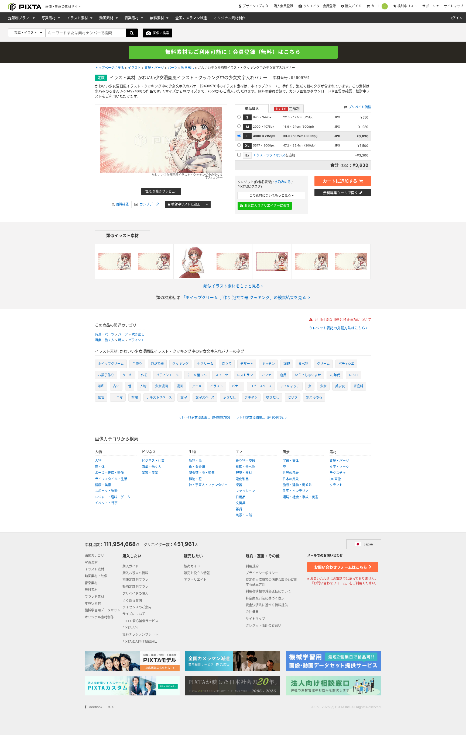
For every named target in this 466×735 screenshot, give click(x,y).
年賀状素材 (93, 603)
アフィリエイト (195, 580)
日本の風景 (291, 479)
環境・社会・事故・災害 (300, 497)
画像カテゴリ (94, 555)
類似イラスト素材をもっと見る (231, 285)
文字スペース (205, 397)
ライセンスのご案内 (137, 607)
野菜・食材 (244, 473)
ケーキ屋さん (197, 375)
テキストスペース (159, 397)
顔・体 (100, 467)
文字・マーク (339, 467)
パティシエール (167, 375)
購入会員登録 (283, 6)
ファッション (245, 491)
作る (144, 375)
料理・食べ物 (245, 467)
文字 (183, 397)
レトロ (353, 375)
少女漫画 (161, 386)
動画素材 (106, 18)
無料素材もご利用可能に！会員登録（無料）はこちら (233, 52)
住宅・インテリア (296, 491)
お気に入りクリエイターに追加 (267, 206)
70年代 (335, 375)
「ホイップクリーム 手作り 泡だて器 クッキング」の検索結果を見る (243, 297)
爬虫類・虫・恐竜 (202, 473)
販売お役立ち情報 (197, 573)
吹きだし (272, 397)
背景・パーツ (154, 68)
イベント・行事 (106, 503)
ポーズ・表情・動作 (109, 473)
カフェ (266, 375)
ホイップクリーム (111, 364)
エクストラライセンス (269, 155)
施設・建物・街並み (297, 485)
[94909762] (262, 417)
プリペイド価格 (359, 107)
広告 (101, 397)
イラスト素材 (78, 18)
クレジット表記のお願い (263, 625)
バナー (236, 386)
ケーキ (127, 375)
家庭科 (358, 386)
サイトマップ (453, 6)
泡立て (227, 364)
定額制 (288, 108)
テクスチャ (338, 473)
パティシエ (136, 340)
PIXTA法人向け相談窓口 (139, 641)
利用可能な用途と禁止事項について (342, 319)
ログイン (455, 18)
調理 (286, 364)
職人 (121, 340)
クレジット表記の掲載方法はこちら (337, 328)
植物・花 (195, 479)
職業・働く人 (104, 340)
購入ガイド (353, 6)
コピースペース (261, 386)
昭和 (101, 386)
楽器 (239, 485)
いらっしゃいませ (308, 375)
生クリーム (205, 364)
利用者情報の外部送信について (268, 591)
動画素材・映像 (96, 576)
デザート (246, 364)
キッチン (268, 364)
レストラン (245, 375)
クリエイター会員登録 (319, 6)
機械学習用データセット (102, 610)
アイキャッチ (290, 386)
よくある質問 (132, 600)
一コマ (118, 397)
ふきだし (229, 397)
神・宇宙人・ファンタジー (208, 485)
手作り (137, 364)
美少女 (340, 386)
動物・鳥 (195, 461)
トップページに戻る (109, 68)
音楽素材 (132, 18)
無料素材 (157, 18)
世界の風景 (291, 473)
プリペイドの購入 (135, 593)
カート (378, 6)
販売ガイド (192, 566)
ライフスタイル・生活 (111, 479)
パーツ (172, 68)
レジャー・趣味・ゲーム (112, 497)
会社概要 (252, 612)
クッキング (180, 364)
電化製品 (242, 479)
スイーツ (221, 375)
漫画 (180, 386)
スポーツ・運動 (106, 491)
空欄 (134, 397)
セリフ (292, 397)
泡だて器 (157, 364)
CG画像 (335, 479)
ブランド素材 (94, 597)
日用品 (240, 497)
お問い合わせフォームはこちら (341, 567)
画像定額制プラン (135, 580)
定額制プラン (19, 18)
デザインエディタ (255, 6)
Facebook (94, 707)
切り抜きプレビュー (163, 191)
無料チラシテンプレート (140, 634)
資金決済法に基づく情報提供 (267, 605)
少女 (323, 386)
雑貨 (239, 509)
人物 (143, 386)
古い (116, 386)
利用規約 (252, 566)
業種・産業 (150, 473)
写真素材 (49, 18)
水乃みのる (283, 182)
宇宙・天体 (291, 461)
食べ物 (303, 364)
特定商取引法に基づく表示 (265, 598)
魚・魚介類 (197, 467)
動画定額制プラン (135, 587)
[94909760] (207, 417)
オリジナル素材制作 (229, 18)
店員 (283, 375)
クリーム (323, 364)
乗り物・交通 (245, 461)
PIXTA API (130, 628)
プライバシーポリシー (262, 573)
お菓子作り (106, 375)
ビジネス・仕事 (153, 461)
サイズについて (133, 614)
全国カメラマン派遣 (191, 18)
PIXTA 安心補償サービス (140, 621)
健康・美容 (103, 485)
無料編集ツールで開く (340, 192)
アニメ (196, 386)
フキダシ (251, 397)
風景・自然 (244, 515)
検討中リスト (407, 6)
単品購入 (252, 108)
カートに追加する (340, 181)
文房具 (240, 503)
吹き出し (187, 68)
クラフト (336, 485)
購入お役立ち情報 (135, 573)
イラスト (134, 68)
